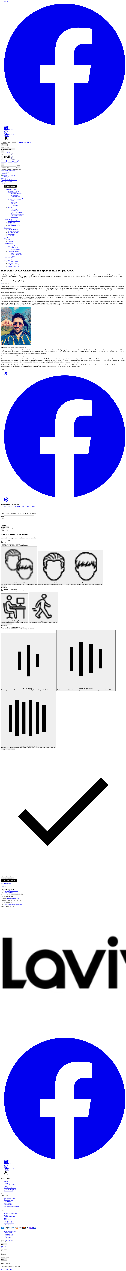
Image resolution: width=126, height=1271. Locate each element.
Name (2, 516)
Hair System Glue (9, 1223)
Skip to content (5, 1)
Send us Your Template (14, 225)
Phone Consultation (16, 254)
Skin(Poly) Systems (16, 193)
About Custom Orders (14, 221)
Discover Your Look (6, 1269)
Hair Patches (14, 217)
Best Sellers (14, 209)
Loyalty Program (8, 1200)
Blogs (5, 1186)
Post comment (5, 527)
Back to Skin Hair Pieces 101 (19, 506)
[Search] (18, 166)
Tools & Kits (11, 234)
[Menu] (2, 151)
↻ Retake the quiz (6, 883)
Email (2, 518)
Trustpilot (3, 886)
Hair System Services (13, 224)
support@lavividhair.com (11, 891)
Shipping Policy (8, 1234)
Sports (12, 200)
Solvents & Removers (13, 231)
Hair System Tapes (9, 1221)
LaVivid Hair (8, 1240)
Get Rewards (7, 1201)
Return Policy (8, 1237)
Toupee (6, 1215)
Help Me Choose (9, 243)
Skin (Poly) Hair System (10, 1213)
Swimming (14, 202)
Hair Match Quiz (8, 257)
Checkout (3, 1246)
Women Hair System (9, 1216)
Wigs (5, 1218)
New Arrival (14, 210)
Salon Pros (7, 260)
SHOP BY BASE (12, 192)
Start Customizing (12, 222)
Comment (3, 525)
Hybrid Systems (15, 196)
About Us (6, 1181)
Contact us (7, 1183)
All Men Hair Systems (10, 189)
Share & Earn (7, 1203)
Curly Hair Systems (16, 215)
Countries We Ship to (10, 1189)
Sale (5, 238)
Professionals (14, 205)
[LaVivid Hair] (8, 159)
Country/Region (5, 147)
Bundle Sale (11, 239)
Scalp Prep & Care (13, 232)
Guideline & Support (13, 251)
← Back (3, 624)
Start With (10, 246)
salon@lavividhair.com (13, 898)
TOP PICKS (11, 207)
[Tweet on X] (6, 374)
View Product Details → (7, 878)
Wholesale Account (13, 261)
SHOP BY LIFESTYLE (14, 199)
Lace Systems (14, 195)
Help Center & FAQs (10, 1185)
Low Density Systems (17, 212)
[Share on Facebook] (64, 496)
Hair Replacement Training (15, 265)
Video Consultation (16, 253)
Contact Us (14, 256)
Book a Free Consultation (9, 880)
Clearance (10, 241)
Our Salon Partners (13, 263)
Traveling (13, 203)
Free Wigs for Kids (9, 1204)
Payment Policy (8, 1235)
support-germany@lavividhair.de (13, 904)
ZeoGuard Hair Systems (17, 214)
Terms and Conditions (10, 1231)
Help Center (14, 247)
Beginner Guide (15, 249)
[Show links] (18, 189)
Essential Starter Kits (13, 266)
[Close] (2, 164)
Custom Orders (8, 219)
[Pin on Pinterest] (6, 501)
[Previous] (2, 144)
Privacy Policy (8, 1232)
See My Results (11, 749)
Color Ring (11, 235)
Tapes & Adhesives (13, 229)
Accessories (7, 228)
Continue (3, 586)
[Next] (6, 144)
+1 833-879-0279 (8, 892)
